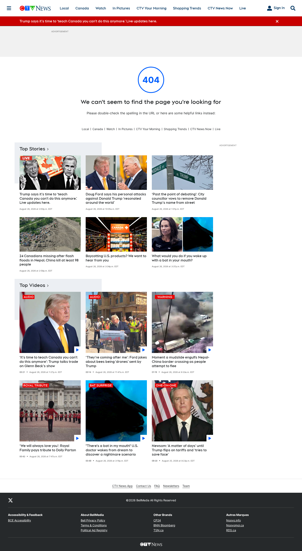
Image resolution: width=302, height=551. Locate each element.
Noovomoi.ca (235, 525)
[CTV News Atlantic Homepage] (35, 8)
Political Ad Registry (94, 530)
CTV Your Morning (151, 8)
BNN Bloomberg (164, 525)
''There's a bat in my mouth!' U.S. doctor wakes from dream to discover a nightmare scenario (112, 450)
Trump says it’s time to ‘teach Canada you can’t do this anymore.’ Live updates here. (48, 198)
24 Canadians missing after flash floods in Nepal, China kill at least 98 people (49, 260)
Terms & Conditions (94, 525)
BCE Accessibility (19, 520)
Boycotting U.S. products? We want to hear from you (116, 258)
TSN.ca (158, 530)
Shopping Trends (187, 8)
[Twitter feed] (10, 500)
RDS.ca (231, 530)
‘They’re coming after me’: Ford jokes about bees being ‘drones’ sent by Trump (116, 361)
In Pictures (121, 8)
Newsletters (171, 486)
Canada (82, 8)
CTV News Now (220, 8)
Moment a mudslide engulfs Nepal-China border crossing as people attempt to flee (180, 361)
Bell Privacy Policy (93, 520)
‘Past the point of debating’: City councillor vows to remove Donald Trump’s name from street (179, 198)
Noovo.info (233, 520)
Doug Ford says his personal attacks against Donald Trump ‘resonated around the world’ (116, 198)
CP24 (157, 520)
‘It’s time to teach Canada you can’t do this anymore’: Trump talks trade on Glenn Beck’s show (49, 361)
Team (186, 486)
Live (242, 8)
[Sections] (9, 8)
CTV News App (122, 486)
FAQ (157, 486)
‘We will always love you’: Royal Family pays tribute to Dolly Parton (48, 448)
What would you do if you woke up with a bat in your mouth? (179, 258)
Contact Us (143, 486)
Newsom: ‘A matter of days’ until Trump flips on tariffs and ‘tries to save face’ (179, 450)
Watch (101, 8)
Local (64, 8)
